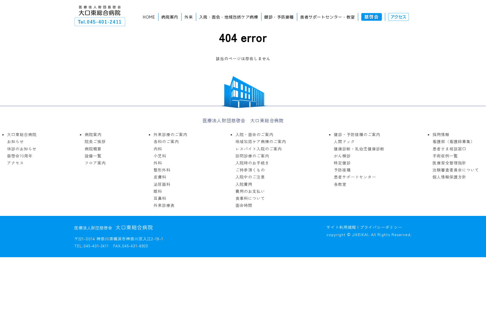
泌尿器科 (162, 184)
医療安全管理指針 (449, 163)
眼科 (158, 191)
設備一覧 (93, 156)
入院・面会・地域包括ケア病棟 (228, 17)
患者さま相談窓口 (449, 149)
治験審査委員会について (456, 170)
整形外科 (162, 170)
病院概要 (93, 149)
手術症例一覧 (445, 156)
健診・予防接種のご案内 (357, 134)
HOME (149, 17)
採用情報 (441, 134)
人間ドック (344, 141)
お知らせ (15, 141)
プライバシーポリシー (381, 227)
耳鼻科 (160, 198)
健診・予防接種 (279, 17)
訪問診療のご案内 (252, 156)
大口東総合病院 (22, 134)
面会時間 (243, 205)
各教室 (340, 184)
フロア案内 (95, 163)
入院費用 (243, 184)
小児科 (160, 156)
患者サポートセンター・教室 (327, 17)
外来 (188, 17)
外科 (158, 163)
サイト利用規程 (341, 227)
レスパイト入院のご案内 (258, 149)
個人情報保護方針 (449, 177)
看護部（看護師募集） (454, 141)
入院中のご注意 (250, 177)
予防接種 (342, 170)
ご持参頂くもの (250, 170)
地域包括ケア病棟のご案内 (260, 141)
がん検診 (342, 156)
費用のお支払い (250, 191)
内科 (158, 149)
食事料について (250, 198)
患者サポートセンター (355, 177)
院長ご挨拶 (95, 141)
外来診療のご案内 (170, 134)
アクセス (15, 163)
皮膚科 (160, 177)
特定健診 (342, 163)
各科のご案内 (166, 141)
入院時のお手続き (252, 163)
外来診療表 (164, 205)
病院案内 (169, 17)
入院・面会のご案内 (254, 134)
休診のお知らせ (22, 149)
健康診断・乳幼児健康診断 (359, 149)
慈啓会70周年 (20, 156)
